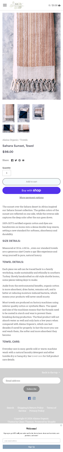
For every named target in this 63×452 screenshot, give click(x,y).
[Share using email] (23, 159)
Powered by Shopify (45, 421)
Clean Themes (26, 421)
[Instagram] (34, 398)
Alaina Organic (10, 139)
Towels (24, 139)
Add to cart (31, 181)
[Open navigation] (4, 5)
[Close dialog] (61, 425)
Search (10, 407)
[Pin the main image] (19, 159)
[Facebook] (29, 398)
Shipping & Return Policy (30, 407)
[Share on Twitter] (16, 159)
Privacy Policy (36, 410)
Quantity (6, 168)
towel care (37, 356)
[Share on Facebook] (12, 159)
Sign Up (31, 446)
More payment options (32, 197)
